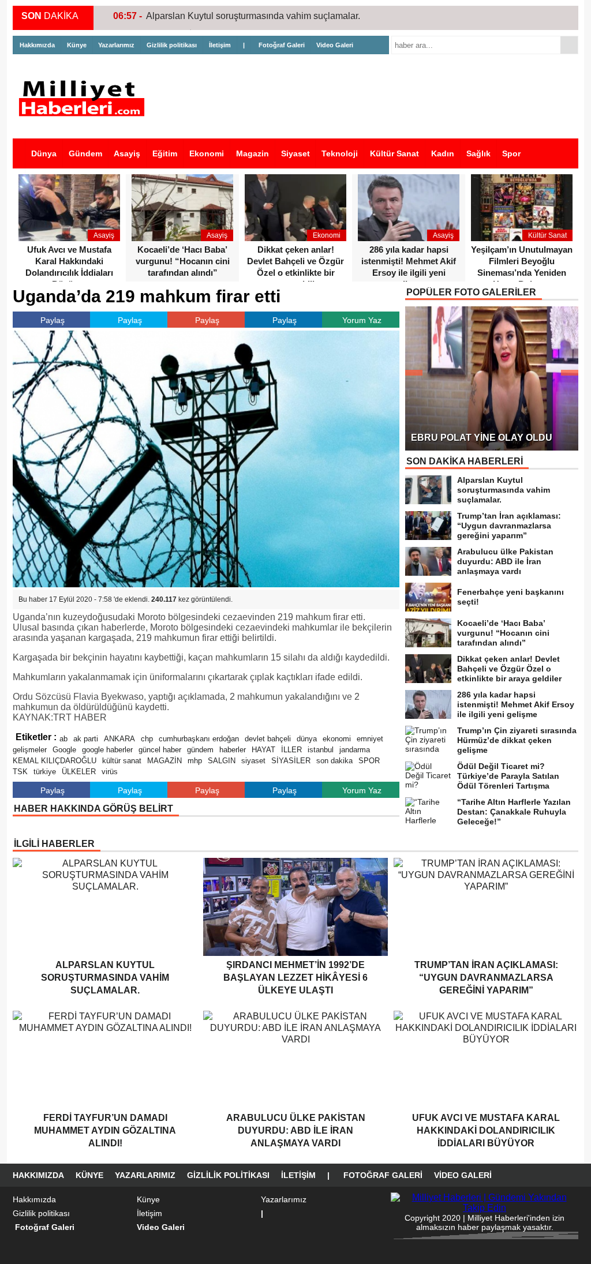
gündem (200, 749)
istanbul (321, 749)
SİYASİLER (291, 760)
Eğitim (164, 153)
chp (147, 738)
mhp (195, 760)
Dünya (44, 153)
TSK (20, 771)
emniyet (370, 738)
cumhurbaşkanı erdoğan (199, 738)
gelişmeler (30, 749)
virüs (110, 771)
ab (63, 738)
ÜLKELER (79, 771)
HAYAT (263, 749)
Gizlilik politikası (172, 45)
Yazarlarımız (116, 45)
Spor (511, 153)
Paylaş (52, 320)
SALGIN (221, 760)
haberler (232, 749)
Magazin (252, 153)
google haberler (107, 749)
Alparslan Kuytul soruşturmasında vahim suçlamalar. (253, 16)
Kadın (442, 153)
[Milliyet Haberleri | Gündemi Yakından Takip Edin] (85, 98)
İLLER (291, 749)
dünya (307, 738)
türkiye (44, 771)
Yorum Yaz (361, 320)
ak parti (85, 738)
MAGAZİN (164, 760)
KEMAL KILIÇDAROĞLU (54, 760)
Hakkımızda (37, 45)
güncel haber (160, 749)
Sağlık (478, 153)
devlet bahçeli (268, 738)
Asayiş (127, 153)
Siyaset (295, 153)
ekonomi (337, 738)
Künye (77, 45)
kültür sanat (121, 760)
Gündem (85, 153)
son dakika (334, 760)
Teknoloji (339, 153)
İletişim (220, 45)
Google (64, 749)
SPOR (369, 760)
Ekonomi (206, 153)
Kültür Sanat (394, 153)
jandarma (354, 749)
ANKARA (119, 738)
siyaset (253, 760)
